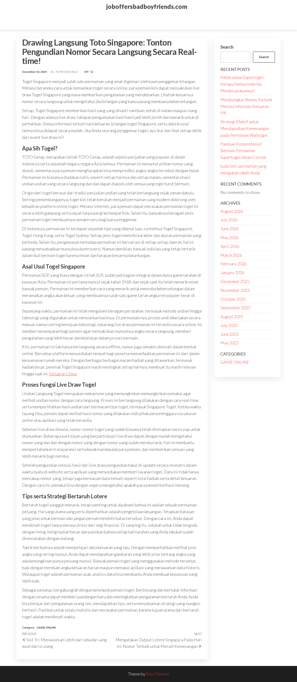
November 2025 (235, 290)
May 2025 (229, 342)
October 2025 (233, 299)
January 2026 (232, 272)
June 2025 (229, 334)
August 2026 (231, 211)
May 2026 (229, 237)
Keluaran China (63, 373)
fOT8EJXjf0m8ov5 (67, 71)
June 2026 (229, 228)
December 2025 (234, 281)
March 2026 (231, 255)
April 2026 (229, 246)
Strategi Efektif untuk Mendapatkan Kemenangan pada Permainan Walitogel (244, 128)
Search (226, 47)
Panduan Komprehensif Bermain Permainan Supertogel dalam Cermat (243, 150)
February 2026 (233, 263)
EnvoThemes (157, 673)
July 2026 (229, 219)
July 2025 (229, 325)
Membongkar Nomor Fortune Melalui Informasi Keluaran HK (246, 106)
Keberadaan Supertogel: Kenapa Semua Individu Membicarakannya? (242, 84)
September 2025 (235, 307)
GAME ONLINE (46, 627)
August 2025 (231, 316)
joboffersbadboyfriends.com (146, 6)
